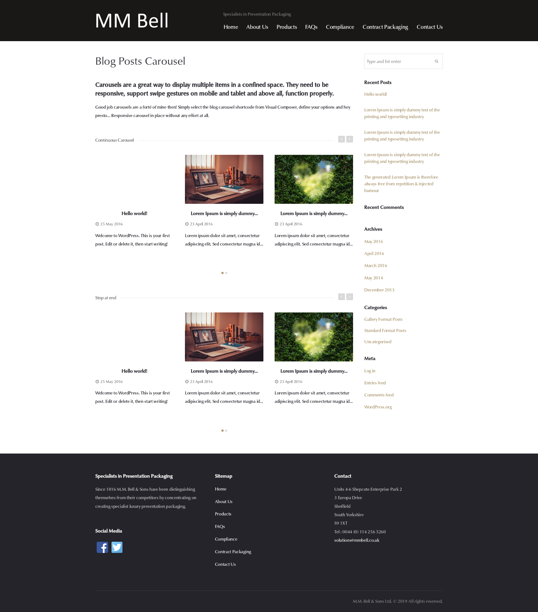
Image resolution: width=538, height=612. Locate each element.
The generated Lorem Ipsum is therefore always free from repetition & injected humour (401, 183)
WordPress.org (378, 406)
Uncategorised (377, 341)
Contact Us (430, 27)
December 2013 (379, 289)
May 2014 (373, 277)
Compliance (340, 27)
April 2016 (374, 253)
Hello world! (134, 213)
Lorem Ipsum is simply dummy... (224, 213)
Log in (369, 370)
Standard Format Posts (385, 330)
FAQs (311, 27)
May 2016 (373, 241)
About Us (257, 27)
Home (231, 27)
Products (287, 27)
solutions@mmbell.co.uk (356, 540)
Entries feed (375, 382)
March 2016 (375, 265)
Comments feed (379, 394)
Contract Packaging (385, 27)
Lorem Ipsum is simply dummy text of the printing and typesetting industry (402, 113)
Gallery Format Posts (383, 319)
